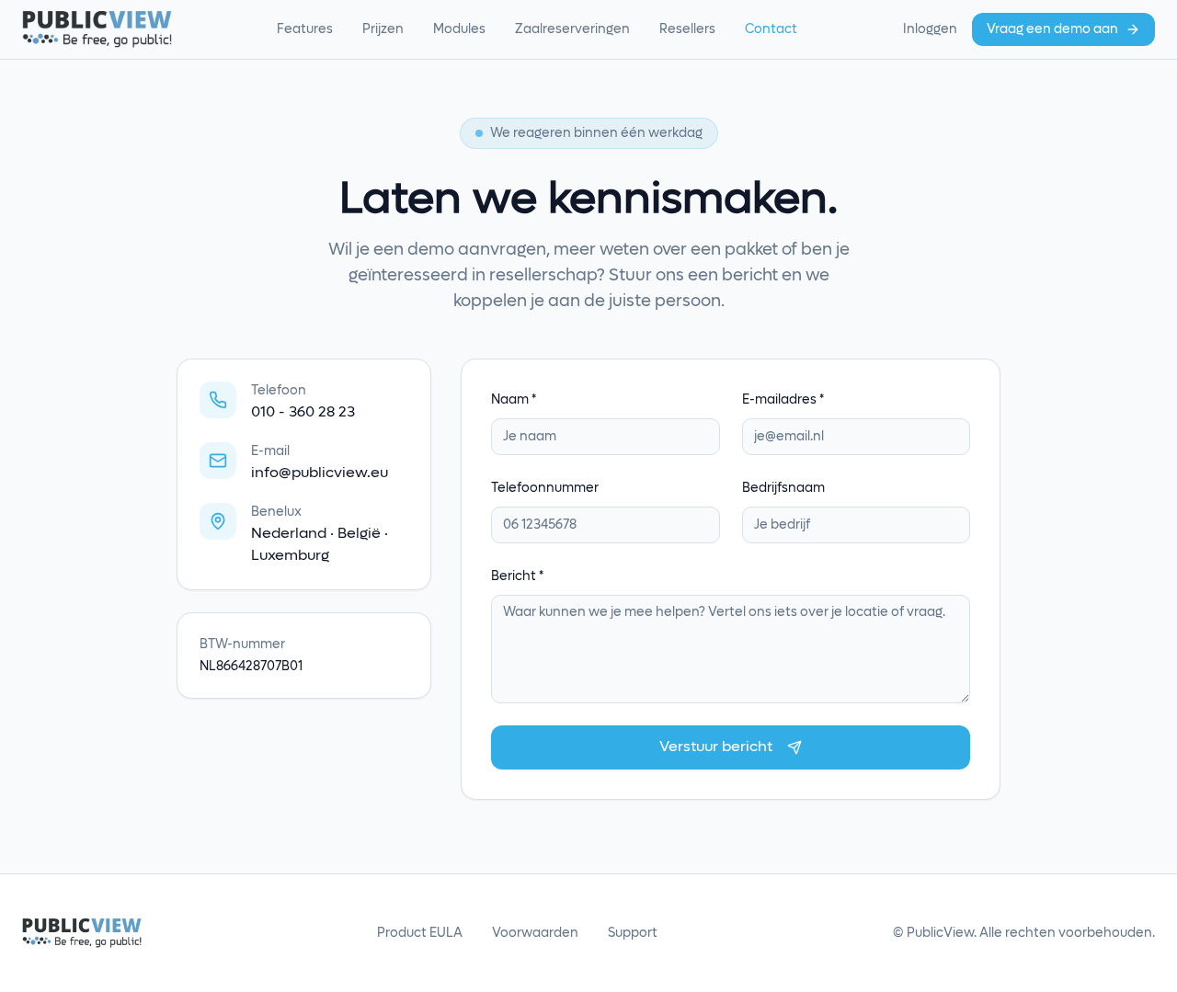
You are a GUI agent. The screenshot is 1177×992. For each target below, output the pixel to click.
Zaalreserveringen (572, 29)
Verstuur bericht (715, 747)
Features (305, 29)
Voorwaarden (535, 933)
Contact (771, 29)
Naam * (513, 399)
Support (632, 933)
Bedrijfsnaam (783, 488)
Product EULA (420, 933)
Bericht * (517, 576)
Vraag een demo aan (1052, 29)
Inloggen (930, 29)
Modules (459, 29)
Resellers (687, 29)
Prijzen (383, 29)
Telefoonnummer (545, 488)
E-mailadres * (783, 399)
